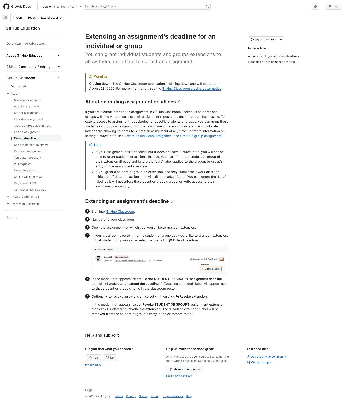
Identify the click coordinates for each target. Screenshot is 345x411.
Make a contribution (186, 369)
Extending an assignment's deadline (127, 201)
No (112, 357)
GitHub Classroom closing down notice (191, 88)
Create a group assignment (200, 136)
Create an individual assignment (148, 136)
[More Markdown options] (281, 39)
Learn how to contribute (179, 375)
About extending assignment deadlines (130, 101)
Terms (119, 396)
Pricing (155, 396)
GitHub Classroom (120, 211)
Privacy (131, 396)
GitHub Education (23, 28)
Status (143, 396)
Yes (95, 357)
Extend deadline (51, 17)
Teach (32, 17)
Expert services (173, 396)
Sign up (333, 6)
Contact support (262, 362)
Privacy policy (93, 364)
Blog (189, 396)
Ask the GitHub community (268, 356)
